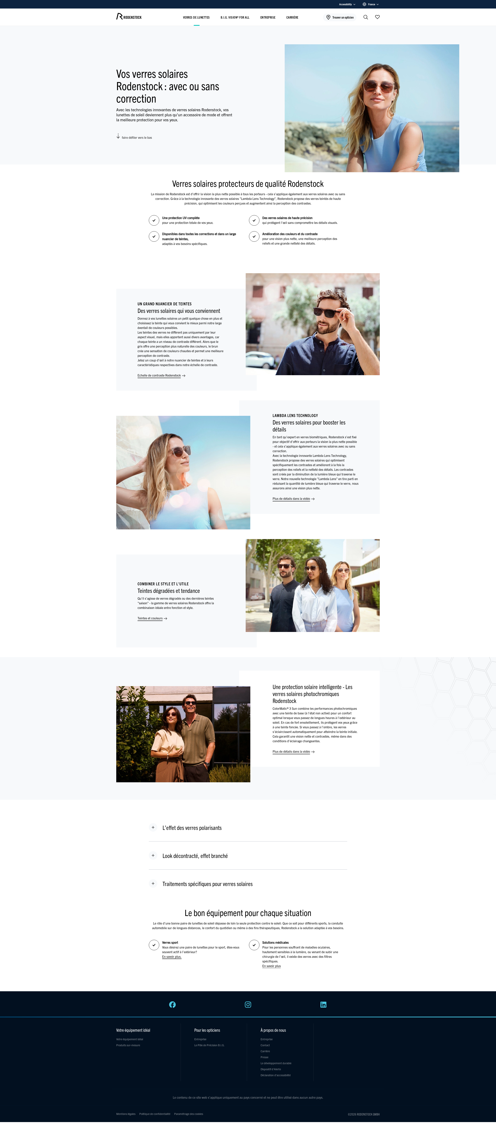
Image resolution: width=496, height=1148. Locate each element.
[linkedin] (323, 1006)
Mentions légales (125, 1113)
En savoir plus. (172, 956)
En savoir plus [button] (271, 966)
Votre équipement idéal (129, 1039)
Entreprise (268, 17)
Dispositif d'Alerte (271, 1069)
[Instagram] (248, 1006)
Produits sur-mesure (128, 1045)
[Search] (365, 17)
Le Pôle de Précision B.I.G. (209, 1045)
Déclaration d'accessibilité (276, 1075)
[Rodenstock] (128, 18)
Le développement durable (276, 1063)
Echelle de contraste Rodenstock (160, 375)
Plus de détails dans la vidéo (292, 498)
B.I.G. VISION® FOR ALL (235, 17)
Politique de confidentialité (154, 1113)
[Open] (377, 17)
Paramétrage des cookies (188, 1113)
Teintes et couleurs (150, 618)
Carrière (292, 17)
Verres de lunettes (196, 17)
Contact (265, 1045)
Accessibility (345, 4)
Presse (264, 1057)
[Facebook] (172, 1006)
